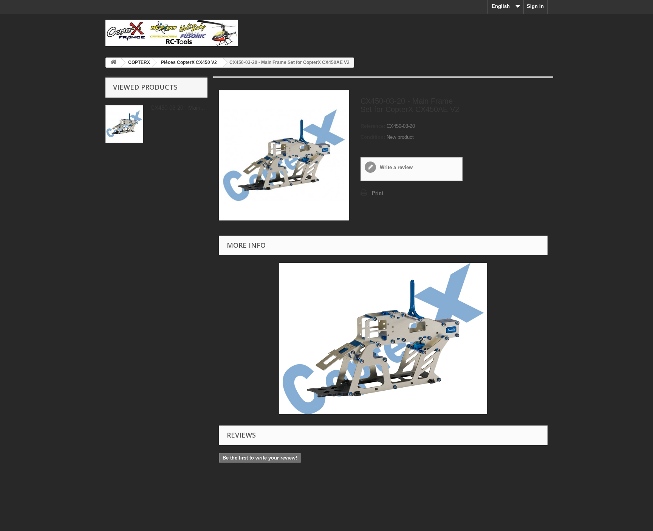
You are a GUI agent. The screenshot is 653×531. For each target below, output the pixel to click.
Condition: (373, 137)
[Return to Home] (113, 62)
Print (377, 193)
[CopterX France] (175, 33)
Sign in (535, 6)
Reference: (373, 126)
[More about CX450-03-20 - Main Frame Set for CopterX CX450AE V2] (124, 124)
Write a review (395, 167)
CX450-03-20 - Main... (177, 107)
